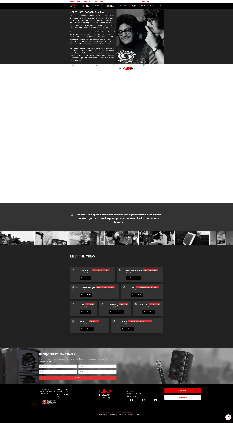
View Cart (145, 1)
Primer (59, 394)
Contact (66, 389)
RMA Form (117, 412)
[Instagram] (143, 400)
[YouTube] (156, 400)
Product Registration (128, 412)
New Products (44, 389)
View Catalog (102, 412)
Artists (59, 389)
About (59, 397)
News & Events (75, 1)
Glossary (66, 394)
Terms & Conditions (124, 414)
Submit (77, 378)
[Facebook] (131, 400)
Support (59, 392)
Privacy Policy (135, 414)
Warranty (110, 412)
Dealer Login (68, 392)
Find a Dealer (98, 1)
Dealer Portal (87, 1)
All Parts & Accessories (47, 391)
